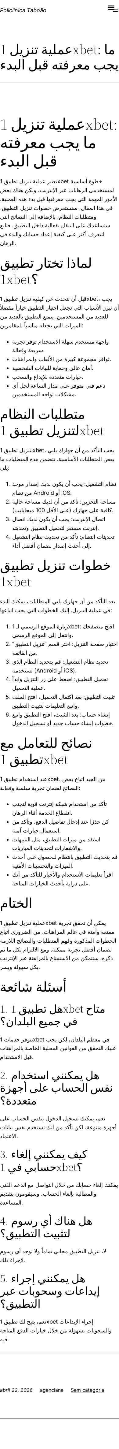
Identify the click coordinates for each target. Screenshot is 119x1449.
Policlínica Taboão (23, 10)
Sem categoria (87, 1390)
